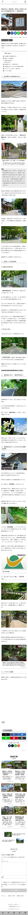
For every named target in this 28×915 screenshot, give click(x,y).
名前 (2, 877)
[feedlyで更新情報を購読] (15, 745)
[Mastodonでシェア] (11, 587)
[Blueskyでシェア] (17, 587)
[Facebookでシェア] (12, 33)
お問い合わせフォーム (14, 906)
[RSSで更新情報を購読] (18, 745)
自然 (11, 40)
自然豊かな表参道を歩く (11, 56)
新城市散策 (5, 40)
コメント (4, 861)
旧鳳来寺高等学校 (8, 60)
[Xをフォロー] (12, 745)
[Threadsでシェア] (11, 591)
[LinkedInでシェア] (14, 595)
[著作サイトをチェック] (9, 745)
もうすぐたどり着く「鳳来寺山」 (13, 68)
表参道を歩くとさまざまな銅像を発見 (14, 66)
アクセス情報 (8, 70)
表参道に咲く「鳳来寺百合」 (12, 64)
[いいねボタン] (3, 722)
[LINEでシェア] (18, 33)
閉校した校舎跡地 (9, 58)
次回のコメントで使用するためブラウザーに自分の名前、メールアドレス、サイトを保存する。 (14, 884)
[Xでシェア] (8, 33)
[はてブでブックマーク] (15, 33)
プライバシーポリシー (13, 904)
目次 (6, 53)
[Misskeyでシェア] (23, 587)
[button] (25, 33)
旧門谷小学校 (7, 62)
